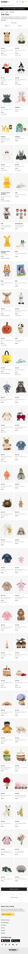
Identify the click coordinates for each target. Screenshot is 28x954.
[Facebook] (2, 945)
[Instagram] (6, 945)
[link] (7, 51)
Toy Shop (12, 12)
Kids (7, 12)
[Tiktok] (9, 945)
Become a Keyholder (6, 914)
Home (2, 12)
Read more (3, 20)
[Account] (17, 2)
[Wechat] (13, 945)
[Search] (3, 5)
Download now (22, 8)
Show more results (14, 889)
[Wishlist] (20, 2)
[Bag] (22, 2)
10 (20, 893)
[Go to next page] (25, 894)
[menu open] (25, 2)
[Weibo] (17, 945)
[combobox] (15, 5)
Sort (20, 25)
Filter (6, 25)
